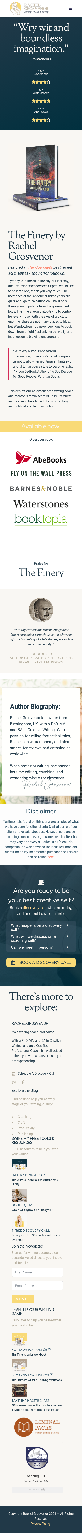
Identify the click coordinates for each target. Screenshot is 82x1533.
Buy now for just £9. (31, 1350)
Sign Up (23, 1299)
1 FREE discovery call (31, 1231)
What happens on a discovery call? (36, 927)
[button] (70, 8)
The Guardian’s (40, 267)
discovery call (34, 907)
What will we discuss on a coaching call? (33, 938)
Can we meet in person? (32, 947)
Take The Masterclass (31, 1401)
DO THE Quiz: (22, 1205)
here (50, 857)
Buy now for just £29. (32, 1375)
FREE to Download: (29, 1175)
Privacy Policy (41, 1524)
